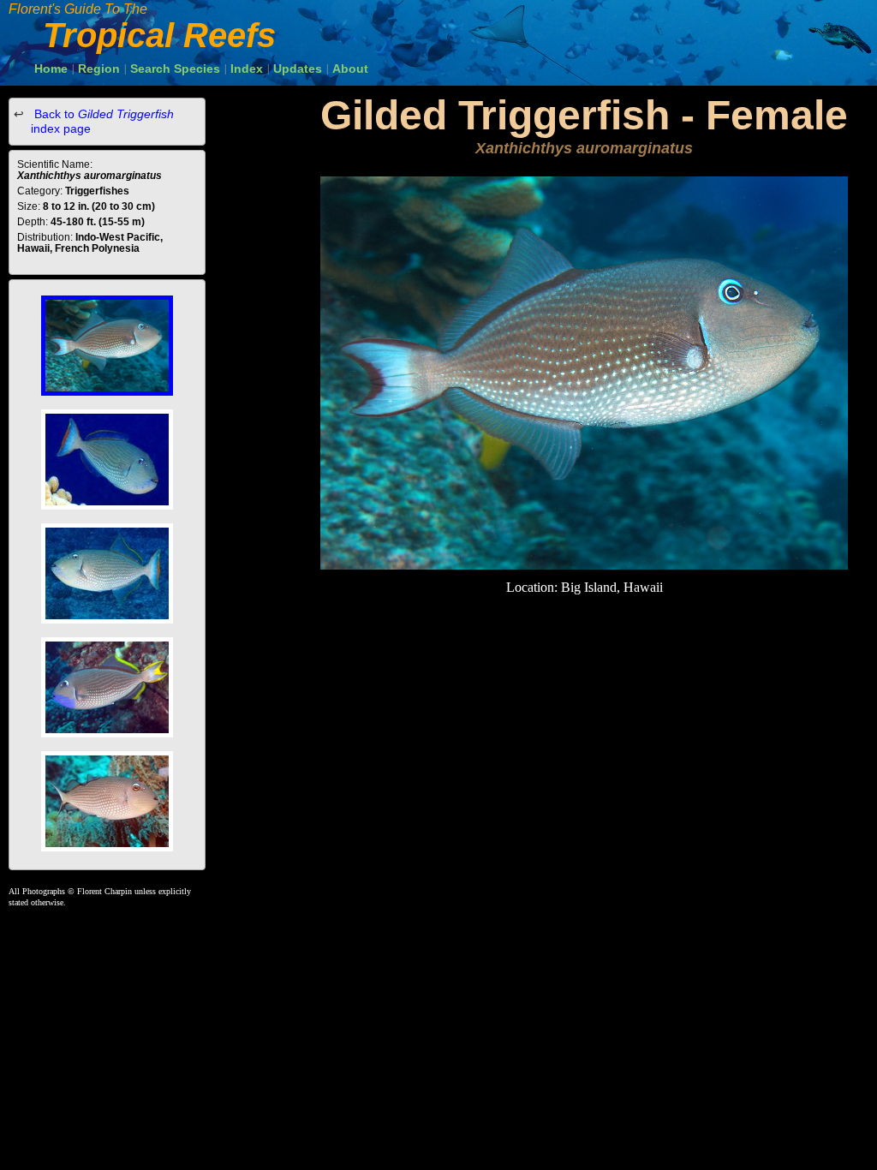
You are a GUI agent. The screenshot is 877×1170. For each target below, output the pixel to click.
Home (51, 68)
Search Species (175, 68)
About (350, 68)
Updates (297, 68)
